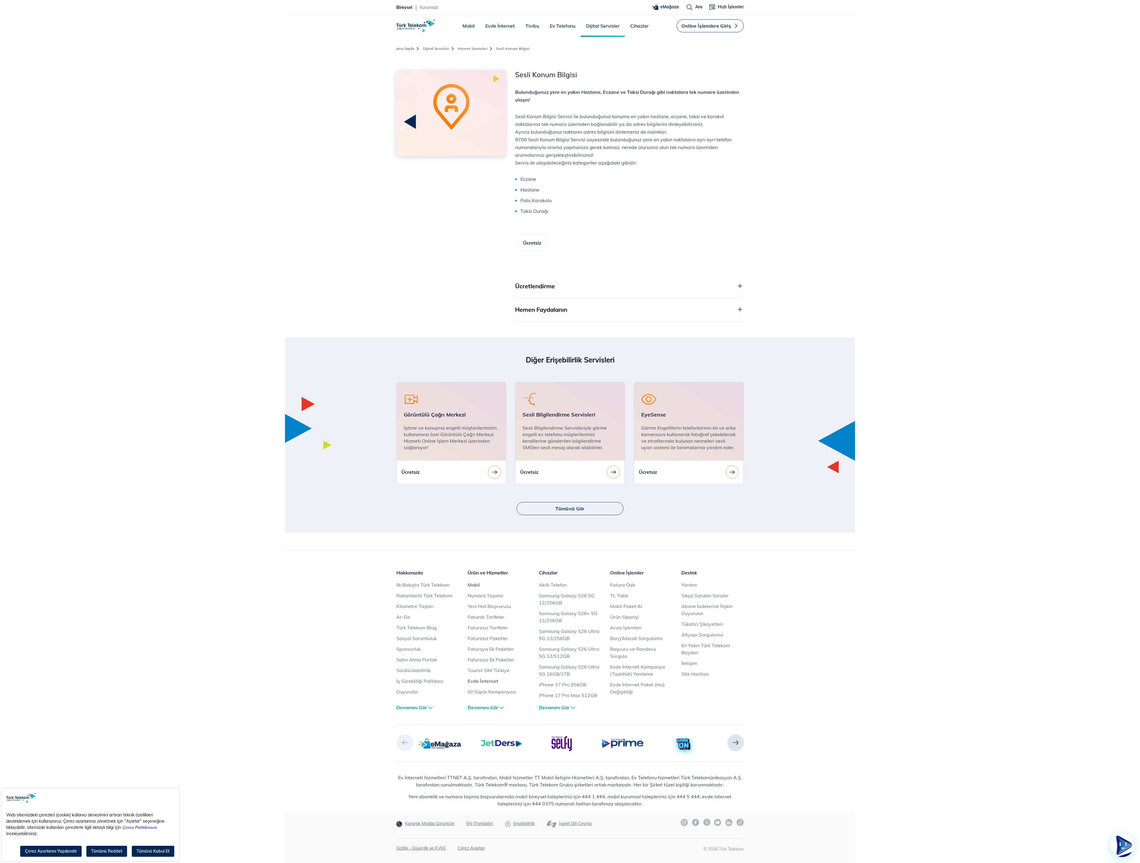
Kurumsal (429, 7)
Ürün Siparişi (624, 617)
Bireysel (404, 7)
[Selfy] (562, 743)
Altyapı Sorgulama (702, 635)
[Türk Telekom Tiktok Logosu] (740, 822)
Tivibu (532, 26)
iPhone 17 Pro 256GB (562, 685)
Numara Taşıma (485, 595)
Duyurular (407, 692)
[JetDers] (501, 743)
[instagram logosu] (684, 822)
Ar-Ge (403, 617)
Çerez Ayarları (471, 848)
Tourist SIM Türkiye (488, 670)
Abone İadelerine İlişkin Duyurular (706, 609)
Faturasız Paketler (488, 638)
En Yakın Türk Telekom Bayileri (705, 648)
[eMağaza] (440, 743)
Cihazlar (639, 26)
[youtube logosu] (718, 822)
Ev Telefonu (562, 26)
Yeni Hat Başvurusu (489, 606)
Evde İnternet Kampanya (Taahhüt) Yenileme (637, 670)
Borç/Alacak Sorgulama (636, 638)
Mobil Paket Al (626, 606)
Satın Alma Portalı (416, 660)
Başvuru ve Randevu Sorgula (633, 652)
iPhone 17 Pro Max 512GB (568, 695)
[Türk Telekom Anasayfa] (415, 25)
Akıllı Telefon (553, 585)
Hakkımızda (409, 573)
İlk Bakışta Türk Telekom (422, 585)
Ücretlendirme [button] (535, 286)
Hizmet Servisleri (472, 48)
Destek (689, 573)
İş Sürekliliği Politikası (420, 681)
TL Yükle (619, 595)
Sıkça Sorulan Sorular (705, 595)
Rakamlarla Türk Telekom (424, 595)
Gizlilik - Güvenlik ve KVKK (421, 848)
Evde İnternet (500, 26)
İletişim (689, 663)
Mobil (469, 26)
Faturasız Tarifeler (488, 628)
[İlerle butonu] (494, 472)
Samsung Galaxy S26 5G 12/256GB (567, 599)
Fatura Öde (622, 585)
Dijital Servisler (603, 26)
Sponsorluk (408, 649)
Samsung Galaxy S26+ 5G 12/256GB (568, 616)
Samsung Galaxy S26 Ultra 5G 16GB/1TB (569, 670)
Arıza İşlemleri (626, 628)
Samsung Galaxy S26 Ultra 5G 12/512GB (569, 652)
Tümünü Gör (569, 509)
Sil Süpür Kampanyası (492, 692)
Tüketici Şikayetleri (702, 624)
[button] (405, 742)
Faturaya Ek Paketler (491, 649)
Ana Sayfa (405, 48)
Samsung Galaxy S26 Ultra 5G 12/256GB (569, 634)
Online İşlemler (627, 573)
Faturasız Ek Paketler (491, 660)
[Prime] (623, 743)
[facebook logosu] (696, 822)
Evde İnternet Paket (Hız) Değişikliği (637, 688)
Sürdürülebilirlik (413, 670)
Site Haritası (695, 674)
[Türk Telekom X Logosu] (706, 822)
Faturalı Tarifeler (486, 617)
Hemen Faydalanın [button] (541, 309)
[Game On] (683, 744)
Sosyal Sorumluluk (416, 638)
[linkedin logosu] (729, 822)
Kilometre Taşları (415, 606)
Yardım (689, 585)
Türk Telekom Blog (416, 628)
